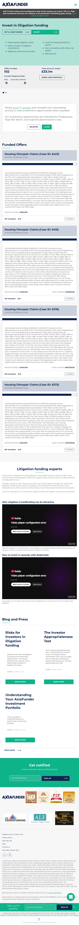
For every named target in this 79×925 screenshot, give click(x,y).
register (26, 108)
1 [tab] (3, 92)
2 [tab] (6, 92)
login (16, 108)
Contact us (6, 847)
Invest (37, 32)
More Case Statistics (52, 77)
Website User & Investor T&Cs (12, 834)
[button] (75, 4)
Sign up (47, 778)
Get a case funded (13, 32)
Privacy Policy (7, 837)
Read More (20, 682)
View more (9, 750)
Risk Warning (7, 841)
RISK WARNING (54, 893)
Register (34, 127)
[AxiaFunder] (15, 4)
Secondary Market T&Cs (10, 850)
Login (47, 127)
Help (3, 844)
